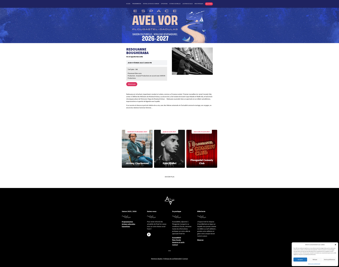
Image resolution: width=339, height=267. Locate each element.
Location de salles (187, 3)
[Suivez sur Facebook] (149, 234)
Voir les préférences (329, 259)
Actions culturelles (175, 3)
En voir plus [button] (169, 177)
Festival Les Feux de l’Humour (151, 3)
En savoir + (137, 148)
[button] (335, 245)
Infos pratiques (199, 3)
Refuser (315, 259)
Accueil (128, 3)
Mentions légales (156, 259)
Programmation (136, 3)
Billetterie (209, 4)
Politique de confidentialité (314, 263)
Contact (175, 245)
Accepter (300, 259)
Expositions (164, 3)
